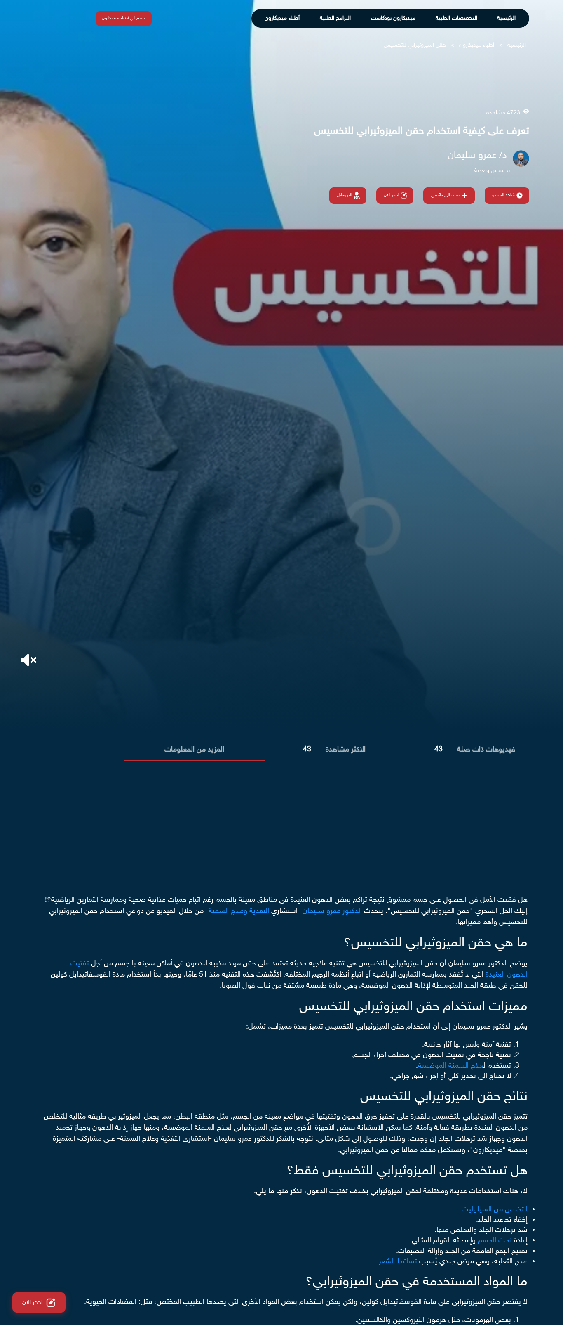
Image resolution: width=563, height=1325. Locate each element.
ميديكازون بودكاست (393, 18)
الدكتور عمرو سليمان (332, 911)
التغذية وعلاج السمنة (239, 911)
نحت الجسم (495, 1240)
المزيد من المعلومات (194, 750)
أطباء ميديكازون (282, 18)
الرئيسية (506, 18)
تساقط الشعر (398, 1261)
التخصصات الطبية (456, 18)
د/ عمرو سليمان (477, 156)
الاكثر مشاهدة (346, 750)
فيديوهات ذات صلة (486, 750)
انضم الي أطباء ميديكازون (123, 18)
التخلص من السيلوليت (495, 1209)
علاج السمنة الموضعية (450, 1066)
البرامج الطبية (335, 18)
